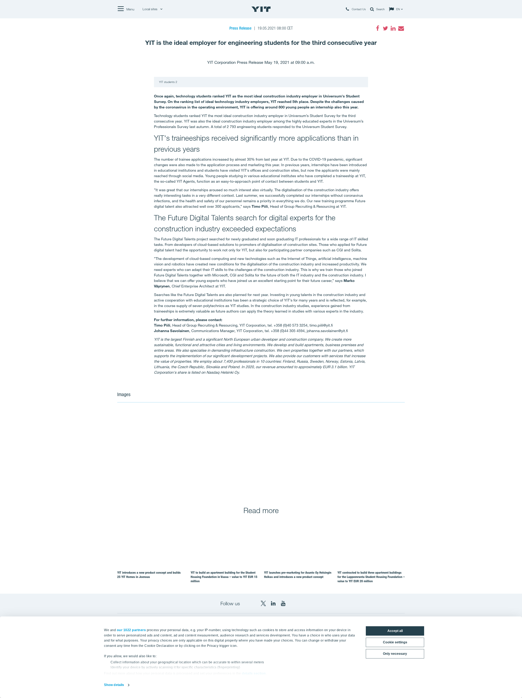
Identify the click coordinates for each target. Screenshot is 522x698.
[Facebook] (377, 28)
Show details (114, 685)
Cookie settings (395, 642)
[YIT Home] (261, 9)
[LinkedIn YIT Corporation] (273, 603)
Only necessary (395, 653)
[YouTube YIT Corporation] (283, 603)
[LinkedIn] (393, 28)
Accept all (395, 631)
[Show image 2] (333, 452)
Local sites (150, 9)
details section (254, 673)
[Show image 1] (189, 452)
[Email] (401, 28)
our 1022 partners (131, 630)
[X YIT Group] (263, 603)
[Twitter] (385, 28)
